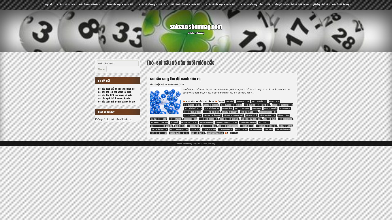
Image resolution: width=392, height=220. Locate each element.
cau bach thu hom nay (159, 119)
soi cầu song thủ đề (225, 129)
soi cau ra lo (195, 129)
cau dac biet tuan (190, 119)
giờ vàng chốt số (320, 4)
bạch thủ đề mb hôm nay (192, 105)
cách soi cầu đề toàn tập (192, 115)
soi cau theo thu (241, 129)
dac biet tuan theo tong (159, 122)
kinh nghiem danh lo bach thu (226, 122)
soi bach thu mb (193, 126)
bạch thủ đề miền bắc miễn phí (231, 105)
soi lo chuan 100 (256, 129)
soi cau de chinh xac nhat (228, 126)
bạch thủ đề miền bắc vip (193, 108)
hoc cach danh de (206, 122)
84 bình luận (232, 133)
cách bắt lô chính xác (211, 112)
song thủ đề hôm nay (282, 129)
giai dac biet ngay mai (189, 122)
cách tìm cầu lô (251, 115)
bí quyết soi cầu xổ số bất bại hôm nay (292, 4)
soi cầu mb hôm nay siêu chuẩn (152, 4)
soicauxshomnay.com (196, 26)
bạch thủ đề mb (274, 101)
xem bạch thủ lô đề (197, 133)
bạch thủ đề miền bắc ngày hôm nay (257, 105)
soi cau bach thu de (209, 126)
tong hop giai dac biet (159, 133)
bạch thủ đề (230, 101)
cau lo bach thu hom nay (208, 119)
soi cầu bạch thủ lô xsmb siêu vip (114, 98)
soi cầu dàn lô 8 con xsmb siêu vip (114, 92)
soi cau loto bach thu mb (179, 129)
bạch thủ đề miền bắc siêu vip (282, 105)
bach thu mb (256, 108)
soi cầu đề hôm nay (340, 4)
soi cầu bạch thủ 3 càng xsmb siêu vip (116, 88)
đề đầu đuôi (174, 122)
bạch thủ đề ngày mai (212, 108)
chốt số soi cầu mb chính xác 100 (185, 4)
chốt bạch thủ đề (270, 119)
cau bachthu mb (175, 119)
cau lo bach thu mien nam (229, 119)
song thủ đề (268, 129)
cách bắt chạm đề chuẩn (192, 112)
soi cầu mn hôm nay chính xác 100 (117, 4)
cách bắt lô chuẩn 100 (229, 112)
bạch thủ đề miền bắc (210, 105)
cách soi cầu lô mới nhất (212, 115)
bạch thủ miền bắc (270, 108)
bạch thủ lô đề (227, 108)
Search (101, 69)
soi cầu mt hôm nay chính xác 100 (219, 4)
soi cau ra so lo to (209, 129)
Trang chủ (47, 4)
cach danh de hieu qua (268, 112)
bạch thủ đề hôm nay (259, 101)
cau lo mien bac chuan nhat (251, 119)
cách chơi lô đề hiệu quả (248, 112)
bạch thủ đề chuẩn (242, 101)
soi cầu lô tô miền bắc (159, 129)
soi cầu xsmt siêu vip (88, 4)
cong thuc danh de (285, 119)
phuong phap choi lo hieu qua (161, 126)
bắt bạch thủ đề (285, 108)
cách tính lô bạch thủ (267, 115)
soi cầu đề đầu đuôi (247, 126)
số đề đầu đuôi (180, 126)
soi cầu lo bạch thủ (286, 126)
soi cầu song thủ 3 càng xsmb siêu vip (116, 101)
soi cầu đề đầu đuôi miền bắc (266, 126)
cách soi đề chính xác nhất (233, 115)
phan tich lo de (264, 122)
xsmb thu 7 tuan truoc (215, 133)
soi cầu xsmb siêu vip (65, 4)
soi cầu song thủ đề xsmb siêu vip (175, 79)
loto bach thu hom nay (248, 122)
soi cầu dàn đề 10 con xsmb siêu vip (115, 95)
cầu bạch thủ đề (283, 115)
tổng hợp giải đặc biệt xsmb (179, 133)
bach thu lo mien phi (242, 108)
